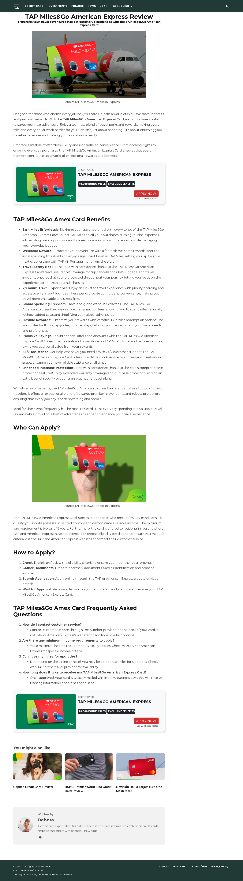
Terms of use (198, 866)
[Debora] (25, 831)
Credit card (34, 6)
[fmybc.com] (16, 7)
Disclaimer (180, 866)
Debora (46, 820)
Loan (104, 6)
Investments (57, 6)
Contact (164, 866)
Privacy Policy (219, 866)
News (92, 6)
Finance (77, 6)
